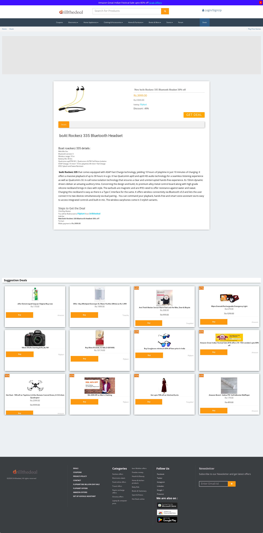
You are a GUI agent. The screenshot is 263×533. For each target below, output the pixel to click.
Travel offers (117, 486)
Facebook (160, 474)
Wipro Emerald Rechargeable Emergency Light (229, 306)
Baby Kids (135, 487)
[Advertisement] (131, 55)
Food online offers (119, 482)
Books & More (154, 22)
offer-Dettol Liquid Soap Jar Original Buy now (35, 304)
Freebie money (137, 472)
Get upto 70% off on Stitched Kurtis (164, 395)
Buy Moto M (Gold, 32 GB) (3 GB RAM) (100, 347)
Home (4, 29)
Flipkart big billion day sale (86, 484)
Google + (160, 490)
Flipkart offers (80, 488)
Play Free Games (254, 29)
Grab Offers (155, 2)
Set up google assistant (84, 496)
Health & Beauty (138, 476)
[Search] (165, 11)
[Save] (232, 484)
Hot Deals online (138, 499)
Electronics (72, 22)
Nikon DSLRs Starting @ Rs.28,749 (35, 347)
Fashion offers (117, 474)
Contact (77, 480)
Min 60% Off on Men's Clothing (99, 395)
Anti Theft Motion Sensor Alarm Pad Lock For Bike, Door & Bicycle (164, 307)
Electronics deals (118, 478)
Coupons (59, 22)
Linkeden (160, 486)
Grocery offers (117, 497)
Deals (204, 22)
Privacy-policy (80, 476)
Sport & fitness (137, 495)
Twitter (159, 478)
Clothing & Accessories (112, 22)
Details (63, 124)
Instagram (161, 482)
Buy (19, 315)
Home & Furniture (135, 22)
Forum (180, 22)
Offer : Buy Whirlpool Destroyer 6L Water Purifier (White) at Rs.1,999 (100, 304)
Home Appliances (90, 22)
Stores (168, 22)
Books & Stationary (139, 491)
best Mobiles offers (139, 468)
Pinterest (160, 494)
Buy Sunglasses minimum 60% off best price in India (164, 348)
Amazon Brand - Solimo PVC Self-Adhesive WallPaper (229, 395)
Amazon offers (80, 492)
